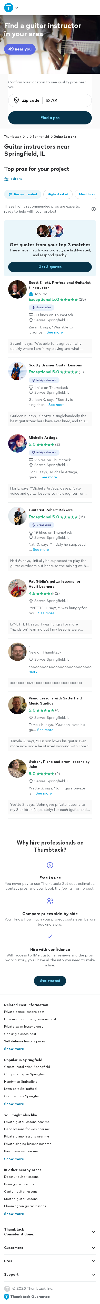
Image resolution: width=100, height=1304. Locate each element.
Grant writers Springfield (23, 1096)
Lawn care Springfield (20, 1089)
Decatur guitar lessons (21, 1177)
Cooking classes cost (20, 1034)
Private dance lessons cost (24, 1012)
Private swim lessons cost (23, 1026)
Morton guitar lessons (20, 1199)
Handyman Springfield (20, 1081)
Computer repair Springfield (25, 1074)
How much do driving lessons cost (30, 1019)
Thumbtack (12, 136)
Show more (14, 1049)
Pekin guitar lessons (19, 1184)
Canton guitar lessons (20, 1191)
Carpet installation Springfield (27, 1067)
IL (27, 136)
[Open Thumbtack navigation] (11, 7)
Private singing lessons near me (27, 1144)
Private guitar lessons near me (26, 1122)
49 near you (20, 49)
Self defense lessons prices (24, 1041)
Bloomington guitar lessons (25, 1206)
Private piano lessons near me (26, 1136)
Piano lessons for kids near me (27, 1129)
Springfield (41, 136)
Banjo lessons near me (21, 1151)
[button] (38, 294)
